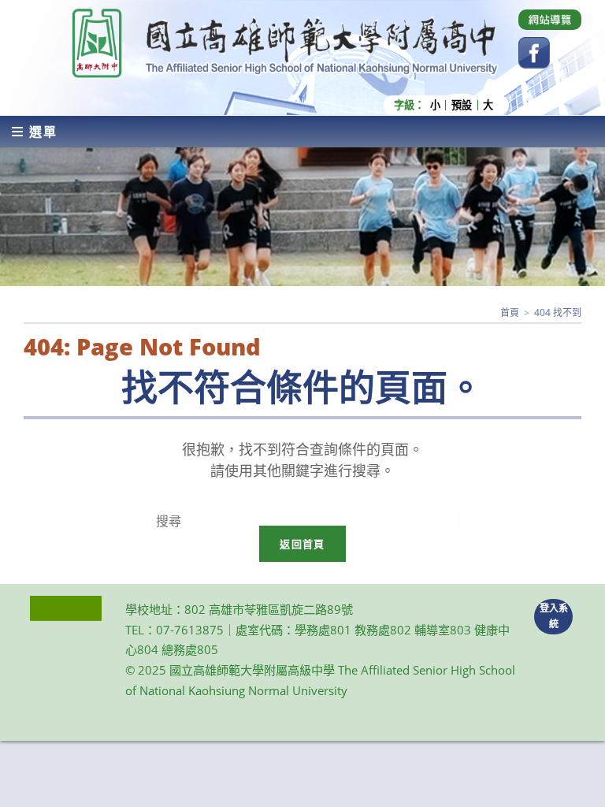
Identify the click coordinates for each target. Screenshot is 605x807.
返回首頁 (302, 544)
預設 (461, 105)
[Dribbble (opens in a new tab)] (549, 19)
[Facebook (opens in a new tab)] (534, 53)
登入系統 (554, 616)
